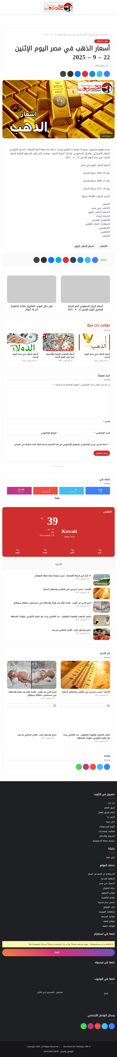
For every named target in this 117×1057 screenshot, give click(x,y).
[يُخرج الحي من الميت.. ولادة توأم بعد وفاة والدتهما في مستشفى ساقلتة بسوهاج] (101, 607)
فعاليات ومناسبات (107, 831)
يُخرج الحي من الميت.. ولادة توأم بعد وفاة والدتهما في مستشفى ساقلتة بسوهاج (52, 603)
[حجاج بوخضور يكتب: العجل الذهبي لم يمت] (101, 634)
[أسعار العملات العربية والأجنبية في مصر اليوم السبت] (58, 342)
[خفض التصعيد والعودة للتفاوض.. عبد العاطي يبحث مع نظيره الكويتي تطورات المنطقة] (101, 620)
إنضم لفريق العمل (106, 812)
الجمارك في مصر (107, 883)
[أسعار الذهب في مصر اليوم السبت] (94, 342)
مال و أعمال (93, 35)
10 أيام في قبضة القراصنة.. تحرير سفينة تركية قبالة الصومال (63, 576)
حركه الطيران (109, 888)
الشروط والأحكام (107, 836)
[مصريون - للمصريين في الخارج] (58, 7)
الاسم (106, 421)
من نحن (111, 803)
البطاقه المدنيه (108, 879)
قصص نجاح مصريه (106, 902)
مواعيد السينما (108, 916)
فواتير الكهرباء (108, 898)
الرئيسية (104, 35)
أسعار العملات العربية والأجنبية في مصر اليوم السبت (60, 355)
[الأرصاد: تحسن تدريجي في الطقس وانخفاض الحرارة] (101, 593)
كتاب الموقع (109, 907)
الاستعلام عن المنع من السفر (101, 874)
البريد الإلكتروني (102, 433)
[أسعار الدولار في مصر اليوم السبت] (22, 342)
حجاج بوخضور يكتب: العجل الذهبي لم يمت (71, 630)
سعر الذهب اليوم (84, 246)
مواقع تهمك (109, 921)
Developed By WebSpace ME (76, 1046)
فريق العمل (109, 808)
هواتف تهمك (108, 926)
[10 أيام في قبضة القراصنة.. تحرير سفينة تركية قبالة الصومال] (101, 580)
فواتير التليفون (108, 893)
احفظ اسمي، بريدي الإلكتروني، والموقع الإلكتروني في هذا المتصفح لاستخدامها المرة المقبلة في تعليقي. (60, 444)
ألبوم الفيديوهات (107, 827)
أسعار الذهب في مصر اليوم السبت (97, 355)
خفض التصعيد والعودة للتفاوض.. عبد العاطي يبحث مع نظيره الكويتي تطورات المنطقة (51, 616)
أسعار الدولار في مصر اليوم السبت (25, 355)
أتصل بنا (111, 817)
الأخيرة (58, 564)
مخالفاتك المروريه (107, 912)
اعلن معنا (110, 822)
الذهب (103, 246)
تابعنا (57, 952)
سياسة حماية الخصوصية (104, 841)
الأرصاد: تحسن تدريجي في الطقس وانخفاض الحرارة (67, 589)
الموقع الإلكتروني (49, 433)
